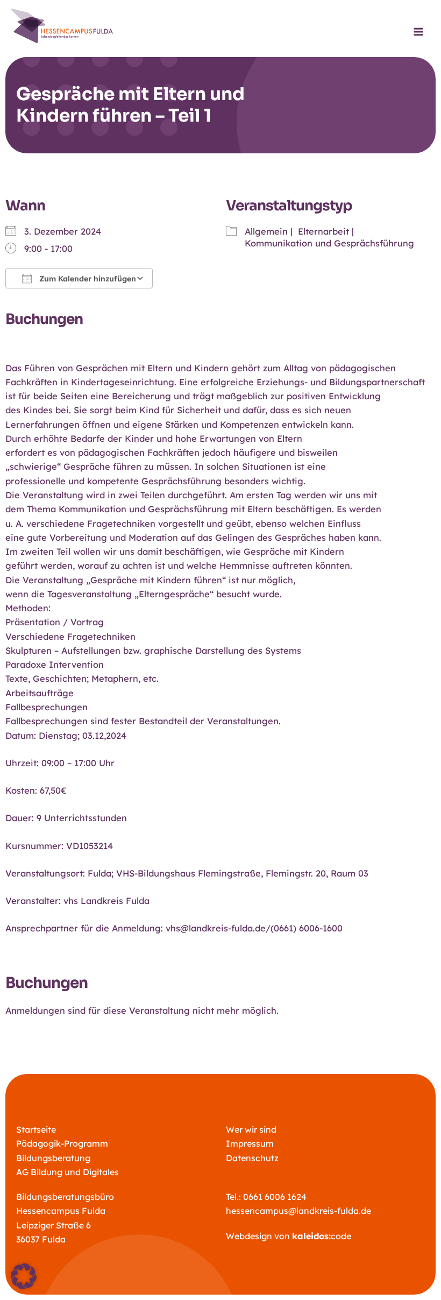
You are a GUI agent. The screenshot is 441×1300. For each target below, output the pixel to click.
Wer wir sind (251, 1129)
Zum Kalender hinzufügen (86, 279)
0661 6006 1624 (275, 1196)
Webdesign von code (288, 1236)
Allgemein (266, 231)
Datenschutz (252, 1158)
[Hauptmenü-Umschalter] (418, 32)
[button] (23, 1276)
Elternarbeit (323, 231)
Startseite (36, 1129)
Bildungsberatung (53, 1158)
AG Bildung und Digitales (67, 1172)
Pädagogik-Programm (62, 1143)
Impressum (250, 1143)
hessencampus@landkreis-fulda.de (298, 1210)
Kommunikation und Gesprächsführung (329, 243)
